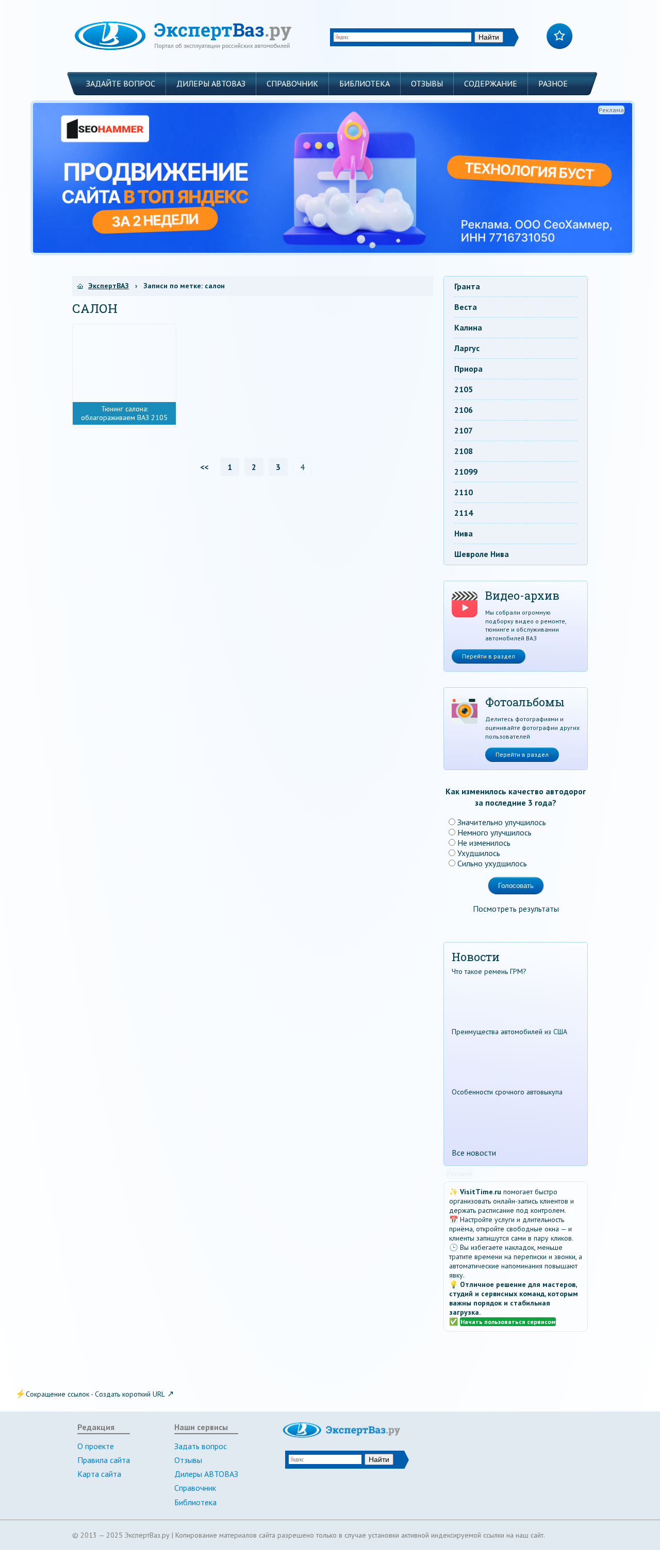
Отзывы (427, 83)
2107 (463, 430)
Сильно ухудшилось (492, 863)
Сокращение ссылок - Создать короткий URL (95, 1394)
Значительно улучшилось (501, 822)
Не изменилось (483, 843)
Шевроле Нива (481, 554)
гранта (467, 286)
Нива (463, 533)
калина (468, 327)
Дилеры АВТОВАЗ (210, 83)
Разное (553, 83)
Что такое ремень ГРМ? (489, 971)
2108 (463, 451)
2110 (463, 492)
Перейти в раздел (488, 656)
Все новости (474, 1152)
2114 (463, 513)
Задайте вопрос (120, 83)
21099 (465, 471)
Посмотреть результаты (516, 908)
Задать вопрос (200, 1446)
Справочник (292, 83)
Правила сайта (103, 1460)
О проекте (95, 1446)
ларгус (467, 348)
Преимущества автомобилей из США (509, 1031)
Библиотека (364, 83)
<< (204, 467)
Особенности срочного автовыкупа (507, 1091)
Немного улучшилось (494, 832)
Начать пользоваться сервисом (507, 1322)
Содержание (490, 83)
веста (465, 307)
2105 (463, 389)
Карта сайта (99, 1474)
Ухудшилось (478, 853)
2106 (463, 410)
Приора (468, 368)
